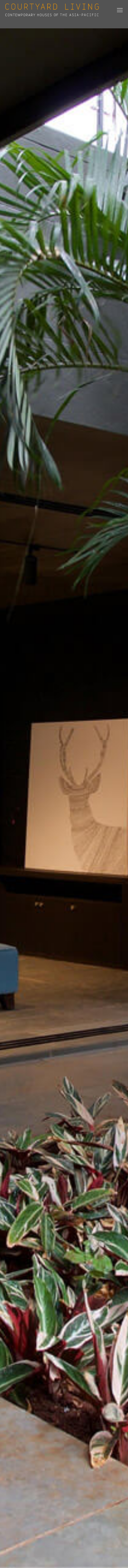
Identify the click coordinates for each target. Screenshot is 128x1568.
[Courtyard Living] (52, 10)
